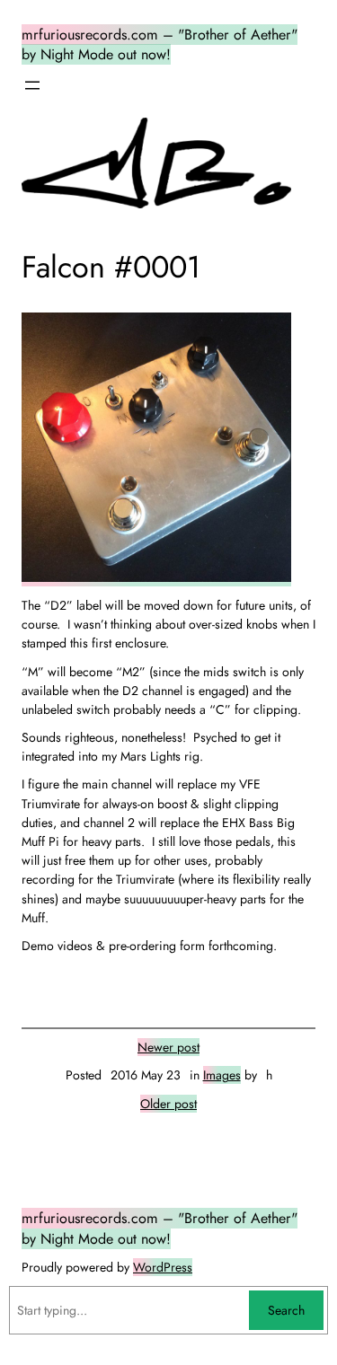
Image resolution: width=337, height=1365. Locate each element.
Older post (168, 1104)
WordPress (162, 1267)
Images (222, 1075)
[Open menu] (32, 85)
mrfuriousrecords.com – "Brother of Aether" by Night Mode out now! (159, 45)
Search (286, 1310)
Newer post (168, 1047)
